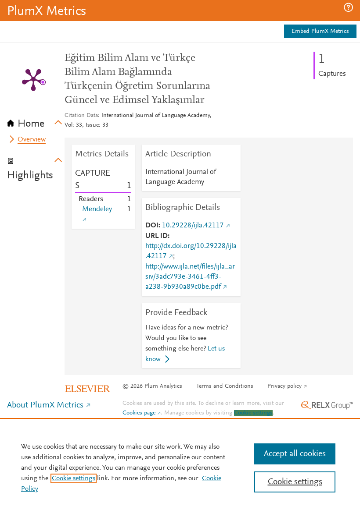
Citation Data (81, 116)
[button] (348, 7)
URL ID (156, 236)
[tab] (36, 120)
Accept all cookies (295, 454)
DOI (151, 225)
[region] (180, 467)
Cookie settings (253, 413)
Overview (32, 139)
